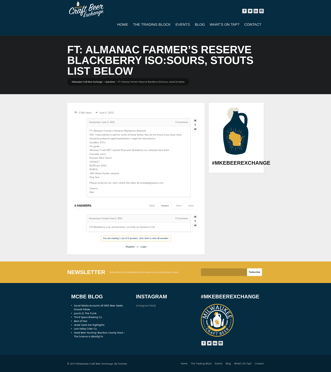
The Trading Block (152, 24)
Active (191, 206)
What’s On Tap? (224, 24)
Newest (165, 206)
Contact (252, 24)
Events (182, 24)
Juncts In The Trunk (85, 313)
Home (122, 24)
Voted (178, 206)
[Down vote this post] (195, 129)
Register (130, 246)
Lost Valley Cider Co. (85, 328)
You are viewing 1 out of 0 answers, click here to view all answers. (136, 238)
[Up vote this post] (195, 120)
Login (144, 246)
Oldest (152, 206)
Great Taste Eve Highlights (89, 324)
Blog (200, 24)
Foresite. (123, 363)
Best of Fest (80, 321)
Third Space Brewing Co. (88, 317)
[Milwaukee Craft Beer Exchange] (86, 9)
